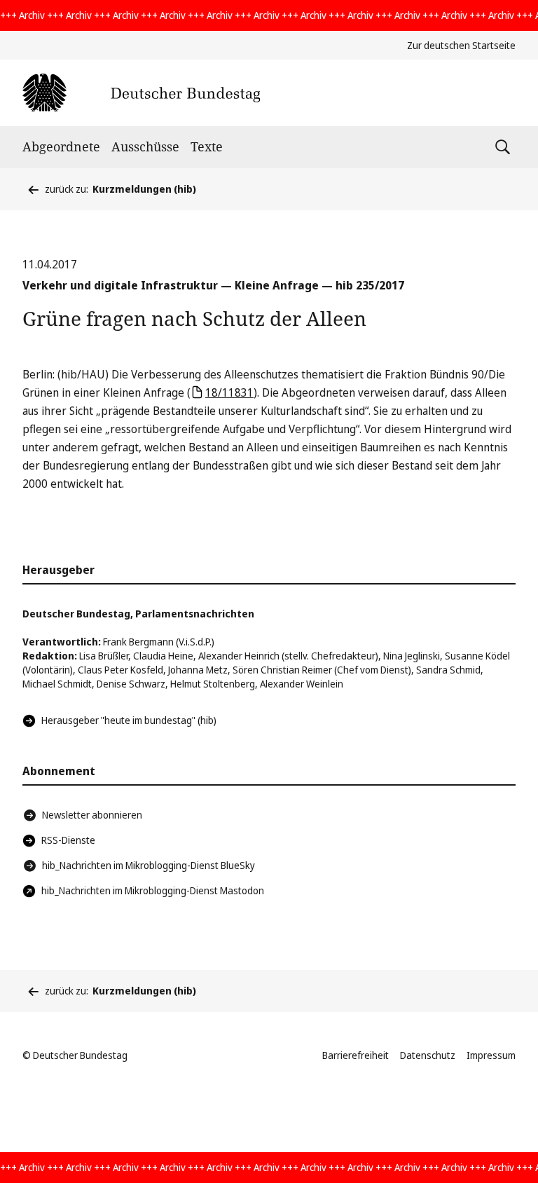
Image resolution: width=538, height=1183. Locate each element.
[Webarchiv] (141, 93)
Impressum (491, 1055)
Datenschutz (427, 1055)
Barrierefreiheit (355, 1055)
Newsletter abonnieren (92, 814)
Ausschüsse (145, 146)
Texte (207, 146)
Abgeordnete (61, 146)
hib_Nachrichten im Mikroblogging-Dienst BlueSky (148, 865)
